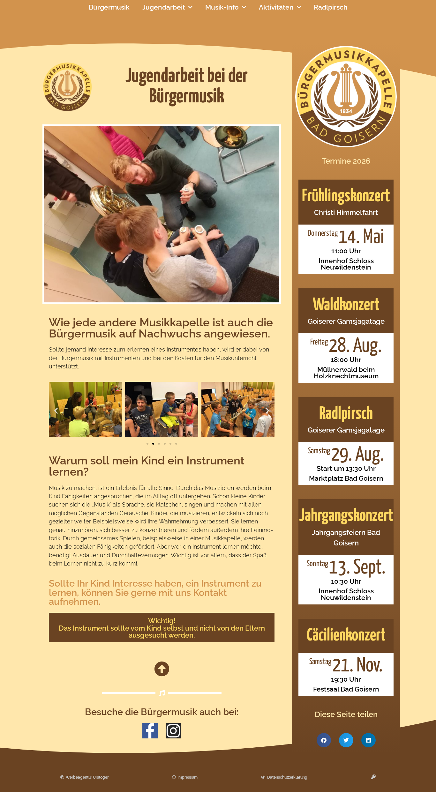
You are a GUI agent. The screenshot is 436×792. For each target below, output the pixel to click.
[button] (56, 410)
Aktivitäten (276, 7)
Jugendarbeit (163, 7)
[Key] (373, 776)
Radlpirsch (331, 7)
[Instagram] (173, 730)
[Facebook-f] (150, 730)
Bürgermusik (109, 7)
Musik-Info (222, 7)
